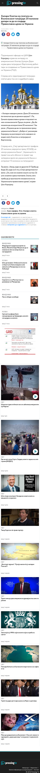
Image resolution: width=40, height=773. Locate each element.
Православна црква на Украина (14, 213)
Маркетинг (34, 768)
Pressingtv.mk (6, 217)
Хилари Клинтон (30, 211)
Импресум (25, 768)
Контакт (36, 770)
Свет (12, 208)
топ (21, 211)
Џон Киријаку (13, 211)
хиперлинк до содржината (16, 225)
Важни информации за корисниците (20, 770)
